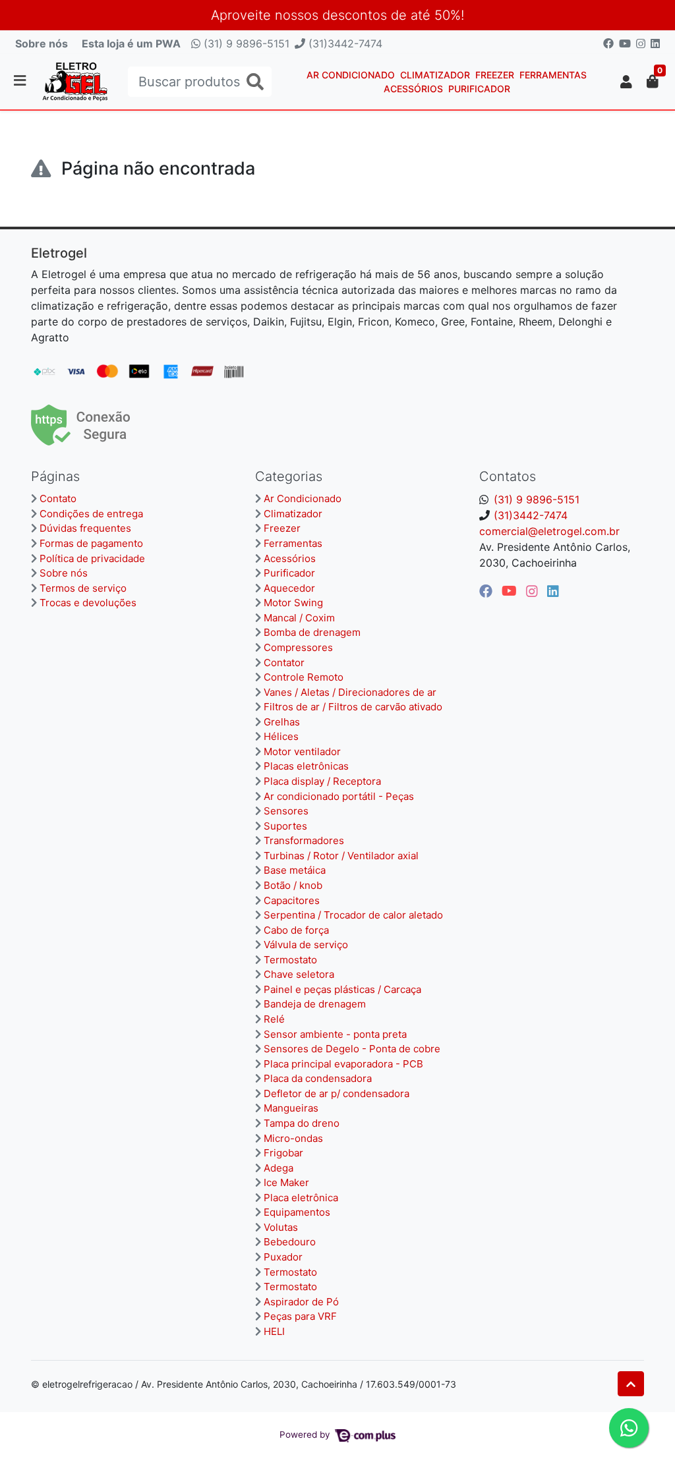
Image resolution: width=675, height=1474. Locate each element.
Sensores (286, 811)
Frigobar (283, 1153)
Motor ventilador (302, 751)
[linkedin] (553, 591)
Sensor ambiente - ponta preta (335, 1034)
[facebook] (487, 591)
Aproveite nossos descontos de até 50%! (337, 15)
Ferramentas (553, 74)
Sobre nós (41, 43)
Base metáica (295, 870)
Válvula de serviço (306, 944)
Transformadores (304, 840)
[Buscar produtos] (255, 82)
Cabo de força (296, 930)
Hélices (281, 736)
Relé (274, 1019)
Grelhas (282, 722)
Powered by (306, 1434)
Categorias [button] (288, 476)
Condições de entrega (91, 513)
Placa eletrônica (301, 1197)
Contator (284, 662)
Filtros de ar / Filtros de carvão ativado (353, 706)
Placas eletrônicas (306, 766)
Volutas (281, 1227)
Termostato (290, 959)
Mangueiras (291, 1108)
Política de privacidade (92, 558)
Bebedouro (290, 1241)
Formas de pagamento (91, 543)
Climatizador (435, 74)
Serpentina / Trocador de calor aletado (353, 915)
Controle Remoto (303, 677)
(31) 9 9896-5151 (244, 43)
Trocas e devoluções (88, 602)
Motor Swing (293, 602)
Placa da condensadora (318, 1078)
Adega (278, 1168)
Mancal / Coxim (299, 617)
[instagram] (534, 591)
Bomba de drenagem (312, 632)
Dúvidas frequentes (85, 528)
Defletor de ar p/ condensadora (336, 1093)
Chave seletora (299, 974)
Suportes (285, 826)
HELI (274, 1331)
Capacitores (292, 900)
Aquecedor (289, 588)
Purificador (479, 88)
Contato (58, 498)
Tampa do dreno (301, 1123)
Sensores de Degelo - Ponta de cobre (352, 1048)
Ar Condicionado (351, 74)
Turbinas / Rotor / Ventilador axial (341, 855)
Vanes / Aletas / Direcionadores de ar (350, 692)
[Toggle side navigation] (21, 81)
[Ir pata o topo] (631, 1383)
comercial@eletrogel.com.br (549, 531)
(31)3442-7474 (343, 43)
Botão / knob (293, 885)
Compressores (298, 647)
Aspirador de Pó (301, 1301)
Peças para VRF (300, 1316)
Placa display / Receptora (322, 781)
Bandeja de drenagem (315, 1004)
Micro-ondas (293, 1138)
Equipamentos (297, 1212)
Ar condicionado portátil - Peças (339, 796)
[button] (626, 82)
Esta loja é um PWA (131, 43)
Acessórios (413, 88)
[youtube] (511, 591)
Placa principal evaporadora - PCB (343, 1064)
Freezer (494, 74)
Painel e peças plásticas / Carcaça (342, 989)
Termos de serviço (83, 588)
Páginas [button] (55, 476)
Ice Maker (286, 1182)
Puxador (283, 1257)
